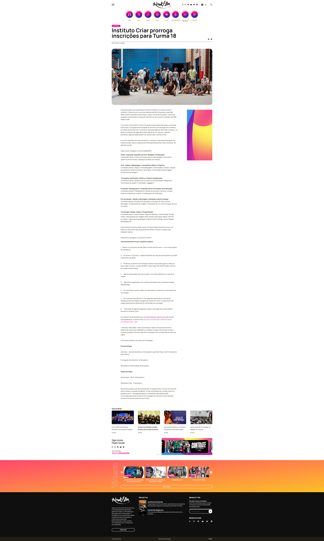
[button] (211, 472)
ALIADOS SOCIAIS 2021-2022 (154, 319)
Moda (139, 20)
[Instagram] (185, 5)
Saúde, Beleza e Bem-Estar (185, 21)
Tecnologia (194, 20)
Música (129, 20)
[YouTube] (191, 5)
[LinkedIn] (197, 5)
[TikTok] (182, 5)
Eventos (167, 20)
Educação (148, 20)
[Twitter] (194, 5)
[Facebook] (188, 5)
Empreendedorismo (176, 20)
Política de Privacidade (164, 539)
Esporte (157, 20)
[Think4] (210, 539)
